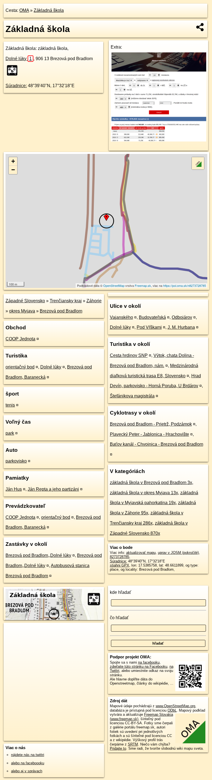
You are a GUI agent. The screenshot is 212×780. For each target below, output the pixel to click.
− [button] (13, 169)
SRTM (133, 744)
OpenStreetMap (113, 285)
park (10, 433)
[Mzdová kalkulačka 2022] (158, 140)
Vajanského (121, 317)
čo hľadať (119, 617)
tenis (10, 405)
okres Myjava (22, 311)
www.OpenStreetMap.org (175, 706)
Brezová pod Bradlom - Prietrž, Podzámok (151, 424)
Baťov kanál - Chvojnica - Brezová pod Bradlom (156, 444)
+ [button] (13, 161)
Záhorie (94, 300)
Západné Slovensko (25, 300)
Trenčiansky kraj (66, 300)
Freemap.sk (143, 285)
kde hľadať (120, 592)
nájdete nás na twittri (27, 755)
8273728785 (119, 557)
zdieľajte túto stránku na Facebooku (138, 666)
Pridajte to (118, 748)
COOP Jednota (20, 338)
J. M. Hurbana (181, 327)
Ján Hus (14, 489)
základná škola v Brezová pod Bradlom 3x (151, 482)
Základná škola (49, 10)
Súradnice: (16, 85)
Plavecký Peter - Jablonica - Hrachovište (149, 434)
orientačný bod (20, 367)
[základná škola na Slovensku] (14, 70)
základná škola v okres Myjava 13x (144, 492)
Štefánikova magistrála (132, 396)
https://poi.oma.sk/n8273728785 (184, 285)
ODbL (172, 710)
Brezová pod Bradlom (61, 311)
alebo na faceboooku (27, 763)
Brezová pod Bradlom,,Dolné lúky (38, 555)
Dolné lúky (19, 58)
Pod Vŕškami (149, 327)
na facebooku (149, 662)
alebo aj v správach (26, 771)
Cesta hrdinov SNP (129, 355)
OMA (24, 10)
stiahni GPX (119, 565)
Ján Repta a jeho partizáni (53, 489)
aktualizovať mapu (141, 553)
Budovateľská (152, 317)
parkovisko (16, 461)
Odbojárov (182, 317)
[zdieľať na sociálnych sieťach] (200, 27)
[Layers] (198, 163)
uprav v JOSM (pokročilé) (178, 553)
